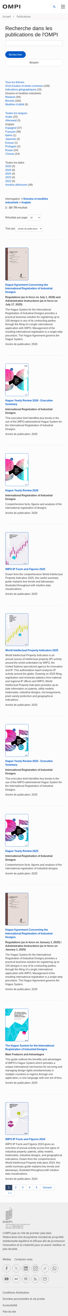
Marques (10, 97)
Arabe (8, 116)
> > (10, 1193)
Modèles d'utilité (14, 104)
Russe (9, 150)
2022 (8, 181)
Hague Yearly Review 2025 (21, 851)
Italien (8, 135)
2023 (8, 177)
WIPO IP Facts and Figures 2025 (25, 569)
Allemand (11, 120)
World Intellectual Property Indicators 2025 (31, 650)
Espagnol (11, 127)
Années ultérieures (16, 184)
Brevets (9, 100)
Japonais (10, 139)
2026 (8, 166)
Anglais (26, 202)
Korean (9, 142)
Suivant (47, 1187)
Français (10, 131)
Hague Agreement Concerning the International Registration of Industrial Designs (28, 288)
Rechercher (15, 54)
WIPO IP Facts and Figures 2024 (25, 1139)
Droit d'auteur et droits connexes (24, 85)
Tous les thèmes (14, 82)
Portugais (11, 146)
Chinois (9, 153)
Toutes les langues (16, 113)
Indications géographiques (20, 89)
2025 (8, 170)
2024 (8, 173)
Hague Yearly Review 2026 (21, 490)
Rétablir (34, 62)
